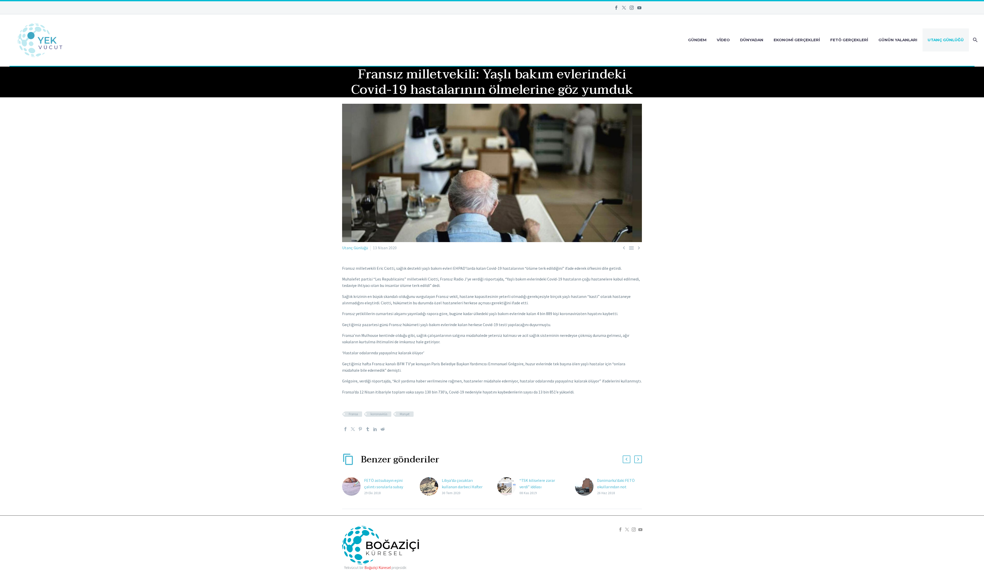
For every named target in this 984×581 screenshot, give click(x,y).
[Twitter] (624, 8)
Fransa (353, 414)
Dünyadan (751, 39)
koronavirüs (379, 414)
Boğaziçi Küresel (377, 567)
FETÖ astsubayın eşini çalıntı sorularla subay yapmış (383, 487)
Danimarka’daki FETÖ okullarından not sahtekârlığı (616, 487)
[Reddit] (383, 429)
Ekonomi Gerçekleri (797, 39)
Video (723, 39)
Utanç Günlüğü (946, 39)
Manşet (404, 414)
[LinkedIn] (375, 429)
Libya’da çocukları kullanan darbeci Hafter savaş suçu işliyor (462, 487)
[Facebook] (616, 8)
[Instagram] (632, 8)
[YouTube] (639, 8)
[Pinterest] (360, 429)
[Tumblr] (368, 429)
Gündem (697, 39)
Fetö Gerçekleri (849, 39)
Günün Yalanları (897, 39)
